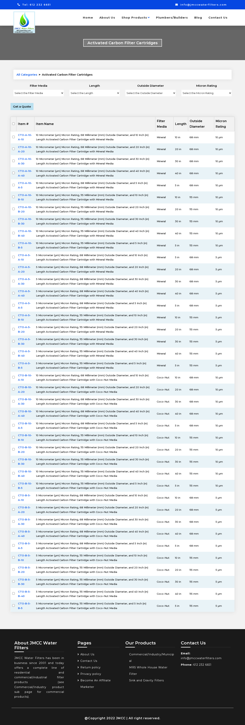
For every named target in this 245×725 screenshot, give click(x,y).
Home (88, 17)
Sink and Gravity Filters (146, 680)
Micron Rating (206, 85)
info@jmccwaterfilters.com (203, 4)
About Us (107, 17)
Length (94, 85)
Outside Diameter (150, 85)
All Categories (26, 74)
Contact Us (218, 17)
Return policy (90, 667)
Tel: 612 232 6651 (36, 4)
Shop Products (134, 17)
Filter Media (38, 85)
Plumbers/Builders (172, 17)
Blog (198, 17)
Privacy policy (90, 674)
